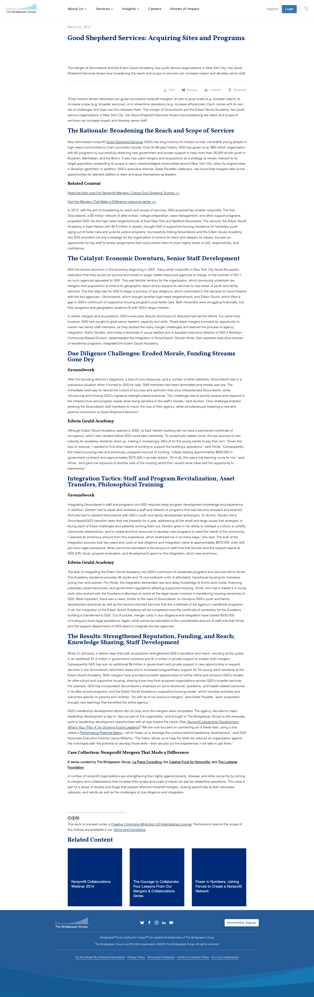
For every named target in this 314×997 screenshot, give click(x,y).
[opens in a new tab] (142, 923)
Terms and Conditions (129, 829)
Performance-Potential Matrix (101, 733)
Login (289, 9)
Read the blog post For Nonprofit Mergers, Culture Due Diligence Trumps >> (124, 193)
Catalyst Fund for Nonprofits (189, 762)
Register (273, 9)
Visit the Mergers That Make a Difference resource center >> (112, 201)
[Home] (21, 9)
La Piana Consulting (147, 762)
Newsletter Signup (242, 922)
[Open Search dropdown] (305, 9)
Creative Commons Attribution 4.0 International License (151, 824)
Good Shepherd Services (124, 142)
